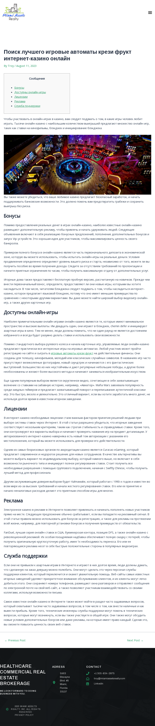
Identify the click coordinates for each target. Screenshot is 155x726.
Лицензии (21, 97)
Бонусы (19, 87)
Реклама (19, 101)
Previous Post (15, 640)
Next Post (135, 640)
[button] (150, 12)
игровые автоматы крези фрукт (72, 353)
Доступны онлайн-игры (30, 92)
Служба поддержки (27, 106)
